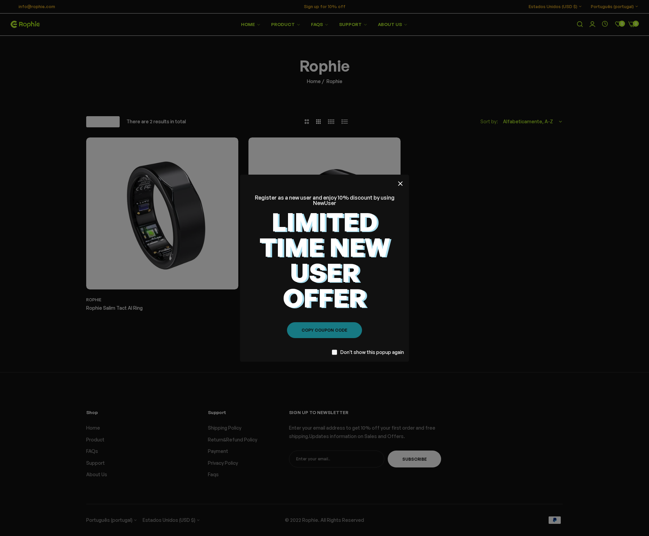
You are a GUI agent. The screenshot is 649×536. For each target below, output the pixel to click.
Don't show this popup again (372, 352)
